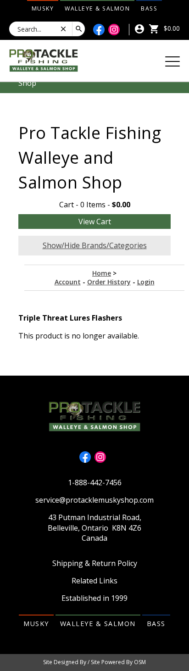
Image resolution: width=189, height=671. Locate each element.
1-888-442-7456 (95, 482)
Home (101, 273)
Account (68, 281)
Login (146, 281)
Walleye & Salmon (97, 8)
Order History (109, 281)
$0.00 (171, 28)
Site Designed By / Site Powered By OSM (94, 662)
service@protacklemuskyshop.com (94, 500)
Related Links (94, 581)
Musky (43, 8)
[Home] (43, 60)
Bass (149, 8)
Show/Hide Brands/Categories (95, 245)
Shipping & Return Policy (94, 563)
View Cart (94, 221)
